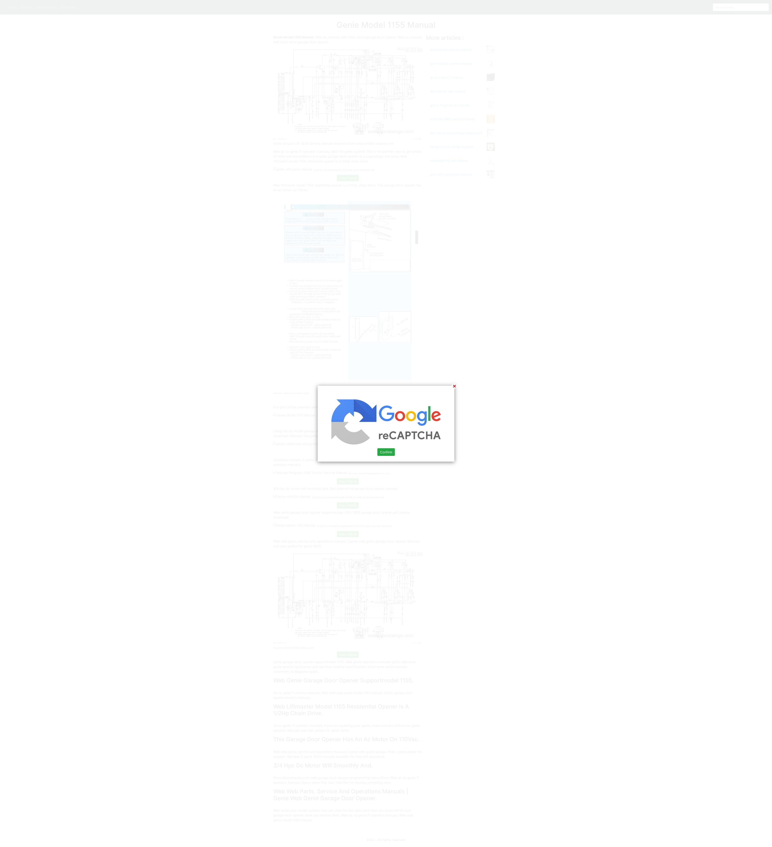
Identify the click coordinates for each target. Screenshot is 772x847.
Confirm (386, 452)
